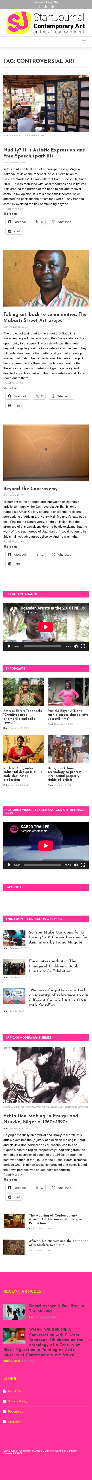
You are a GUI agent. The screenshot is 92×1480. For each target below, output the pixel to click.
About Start (16, 1391)
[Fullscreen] (83, 646)
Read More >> (13, 208)
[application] (46, 627)
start (6, 162)
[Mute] (75, 646)
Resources (15, 1411)
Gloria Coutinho (12, 1361)
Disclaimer (15, 1421)
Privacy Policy (17, 1401)
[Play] (9, 646)
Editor (6, 785)
